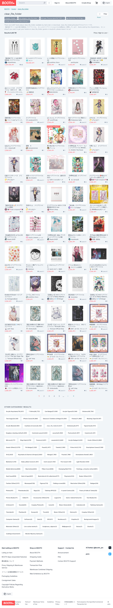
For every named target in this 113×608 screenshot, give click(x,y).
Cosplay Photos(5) (37, 505)
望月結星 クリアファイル (55, 354)
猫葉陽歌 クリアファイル (98, 324)
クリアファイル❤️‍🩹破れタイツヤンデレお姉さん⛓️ (98, 176)
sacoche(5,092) (58, 433)
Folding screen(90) (59, 483)
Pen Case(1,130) (66, 462)
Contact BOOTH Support (67, 561)
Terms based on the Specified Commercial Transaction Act (90, 603)
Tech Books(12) (92, 498)
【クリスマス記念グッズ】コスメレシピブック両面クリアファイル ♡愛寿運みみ (98, 206)
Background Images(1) (91, 519)
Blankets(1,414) (11, 462)
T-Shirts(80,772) (34, 411)
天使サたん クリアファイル (34, 206)
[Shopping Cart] (97, 3)
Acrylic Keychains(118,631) (15, 411)
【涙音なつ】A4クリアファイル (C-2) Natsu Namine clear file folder (98, 296)
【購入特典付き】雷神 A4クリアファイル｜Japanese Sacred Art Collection (35, 385)
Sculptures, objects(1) (49, 526)
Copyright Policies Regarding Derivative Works (12, 586)
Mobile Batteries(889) (13, 469)
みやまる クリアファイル (98, 118)
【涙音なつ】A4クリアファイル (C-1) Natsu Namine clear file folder (56, 296)
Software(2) (28, 519)
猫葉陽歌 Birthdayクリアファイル (98, 385)
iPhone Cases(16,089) (30, 418)
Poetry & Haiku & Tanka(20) (88, 490)
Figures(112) (44, 483)
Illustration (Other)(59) (78, 483)
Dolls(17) (25, 498)
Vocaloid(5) (22, 505)
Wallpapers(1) (66, 526)
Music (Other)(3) (59, 512)
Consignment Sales (9, 580)
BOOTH (6, 9)
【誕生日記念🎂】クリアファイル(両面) (13, 206)
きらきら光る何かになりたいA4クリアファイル (98, 266)
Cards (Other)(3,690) (95, 440)
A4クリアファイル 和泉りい (77, 118)
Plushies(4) (22, 512)
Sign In (57, 3)
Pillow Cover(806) (48, 469)
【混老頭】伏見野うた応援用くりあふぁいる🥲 (98, 59)
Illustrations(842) (31, 469)
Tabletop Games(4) (96, 505)
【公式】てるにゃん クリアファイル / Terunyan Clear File (56, 325)
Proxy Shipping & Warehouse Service (12, 566)
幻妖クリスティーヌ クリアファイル (13, 176)
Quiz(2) (39, 519)
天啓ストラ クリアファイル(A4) (14, 385)
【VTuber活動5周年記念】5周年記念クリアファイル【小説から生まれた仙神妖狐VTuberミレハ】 (98, 236)
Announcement (63, 553)
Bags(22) (37, 490)
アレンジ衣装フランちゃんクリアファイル (98, 89)
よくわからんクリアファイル (55, 266)
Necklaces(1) (62, 519)
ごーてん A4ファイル (33, 295)
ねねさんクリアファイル (13, 146)
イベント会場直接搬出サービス (12, 572)
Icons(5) (51, 505)
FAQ (59, 557)
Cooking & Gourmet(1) (13, 534)
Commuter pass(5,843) (39, 433)
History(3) (73, 512)
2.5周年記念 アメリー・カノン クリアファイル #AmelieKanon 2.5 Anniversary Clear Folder (77, 147)
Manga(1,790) (51, 454)
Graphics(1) (75, 519)
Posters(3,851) (41, 440)
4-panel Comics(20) (67, 490)
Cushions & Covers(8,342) (33, 426)
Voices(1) (79, 526)
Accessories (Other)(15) (41, 498)
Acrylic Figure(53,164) (70, 411)
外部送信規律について (69, 603)
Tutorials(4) (10, 512)
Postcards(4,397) (74, 433)
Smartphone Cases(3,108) (94, 447)
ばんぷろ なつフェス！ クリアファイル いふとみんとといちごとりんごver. (56, 89)
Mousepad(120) (30, 483)
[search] (44, 3)
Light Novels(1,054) (82, 462)
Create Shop (86, 3)
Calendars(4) (80, 505)
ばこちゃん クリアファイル (56, 118)
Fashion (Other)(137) (13, 483)
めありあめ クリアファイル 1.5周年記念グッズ (98, 355)
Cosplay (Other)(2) (88, 512)
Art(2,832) (9, 454)
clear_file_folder (23, 9)
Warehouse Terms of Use (38, 603)
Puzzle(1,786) (66, 454)
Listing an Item (7, 553)
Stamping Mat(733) (65, 469)
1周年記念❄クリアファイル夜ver (77, 385)
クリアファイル (31, 118)
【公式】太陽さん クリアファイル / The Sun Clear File (14, 355)
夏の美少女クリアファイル (55, 146)
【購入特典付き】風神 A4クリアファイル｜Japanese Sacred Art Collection (35, 325)
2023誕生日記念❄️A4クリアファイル (13, 325)
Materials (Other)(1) (12, 526)
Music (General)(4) (65, 505)
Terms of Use (27, 603)
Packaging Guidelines (9, 576)
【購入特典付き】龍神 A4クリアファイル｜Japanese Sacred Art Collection (56, 385)
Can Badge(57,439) (51, 411)
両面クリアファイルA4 (33, 235)
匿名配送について (8, 561)
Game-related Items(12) (74, 498)
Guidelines (50, 602)
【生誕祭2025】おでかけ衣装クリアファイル (14, 236)
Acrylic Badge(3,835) (75, 440)
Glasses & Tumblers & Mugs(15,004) (55, 418)
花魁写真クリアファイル (13, 118)
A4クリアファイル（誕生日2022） (56, 176)
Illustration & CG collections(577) (48, 476)
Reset (99, 17)
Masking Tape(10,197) (94, 418)
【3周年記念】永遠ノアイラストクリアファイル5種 (56, 236)
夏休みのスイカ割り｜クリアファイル (77, 236)
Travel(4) (46, 512)
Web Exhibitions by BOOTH (39, 574)
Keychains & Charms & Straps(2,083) (30, 454)
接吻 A (28, 146)
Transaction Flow (36, 565)
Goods (13, 9)
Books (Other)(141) (85, 476)
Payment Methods (36, 561)
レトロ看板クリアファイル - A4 (56, 59)
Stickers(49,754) (88, 411)
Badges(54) (94, 483)
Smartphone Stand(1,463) (84, 454)
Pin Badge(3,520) (31, 447)
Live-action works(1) (30, 526)
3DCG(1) (50, 519)
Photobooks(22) (23, 490)
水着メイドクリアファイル (34, 175)
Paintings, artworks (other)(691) (87, 469)
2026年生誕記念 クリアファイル (35, 89)
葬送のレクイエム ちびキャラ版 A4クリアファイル (77, 355)
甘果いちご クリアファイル (98, 147)
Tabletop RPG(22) (50, 490)
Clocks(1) (90, 526)
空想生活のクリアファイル (77, 88)
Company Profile (18, 603)
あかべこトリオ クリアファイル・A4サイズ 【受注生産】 (14, 89)
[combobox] (32, 3)
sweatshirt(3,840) (57, 440)
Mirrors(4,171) (10, 440)
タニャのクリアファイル (34, 58)
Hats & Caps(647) (27, 476)
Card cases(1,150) (50, 462)
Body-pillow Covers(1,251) (30, 462)
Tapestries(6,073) (90, 426)
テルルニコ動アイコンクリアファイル (34, 266)
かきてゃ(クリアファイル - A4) (77, 59)
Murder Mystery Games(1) (33, 534)
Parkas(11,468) (77, 418)
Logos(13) (57, 498)
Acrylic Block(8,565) (13, 426)
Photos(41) (9, 490)
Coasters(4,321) (90, 433)
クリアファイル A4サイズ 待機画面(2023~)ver (56, 206)
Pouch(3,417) (46, 447)
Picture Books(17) (12, 498)
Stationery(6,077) (73, 426)
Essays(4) (34, 512)
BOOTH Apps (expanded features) (14, 557)
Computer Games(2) (12, 519)
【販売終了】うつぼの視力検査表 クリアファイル (13, 59)
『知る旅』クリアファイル (77, 205)
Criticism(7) (10, 505)
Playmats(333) (69, 476)
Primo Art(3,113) (75, 447)
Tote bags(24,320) (12, 418)
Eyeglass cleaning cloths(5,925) (16, 433)
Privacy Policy (58, 603)
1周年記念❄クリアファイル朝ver (35, 355)
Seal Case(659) (11, 476)
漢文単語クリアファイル (76, 295)
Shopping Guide (35, 557)
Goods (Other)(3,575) (13, 447)
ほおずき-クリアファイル (13, 265)
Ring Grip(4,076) (25, 440)
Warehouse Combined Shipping (41, 569)
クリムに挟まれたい (74, 265)
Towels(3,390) (60, 447)
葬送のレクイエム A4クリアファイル (77, 325)
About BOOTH (70, 3)
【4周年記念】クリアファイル (77, 176)
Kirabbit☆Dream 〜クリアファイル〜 (13, 295)
